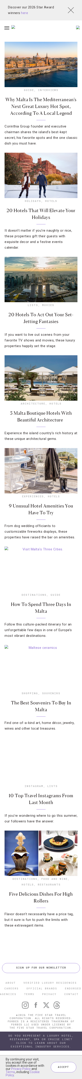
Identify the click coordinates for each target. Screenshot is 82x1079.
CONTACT (71, 994)
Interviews (48, 90)
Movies (48, 305)
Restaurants (49, 884)
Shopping (30, 693)
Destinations (34, 594)
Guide (29, 90)
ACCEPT (63, 1067)
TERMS (29, 994)
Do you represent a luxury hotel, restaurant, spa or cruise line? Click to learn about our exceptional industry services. (41, 1041)
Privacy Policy (21, 1069)
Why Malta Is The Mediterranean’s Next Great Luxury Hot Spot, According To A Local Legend (41, 106)
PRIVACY (49, 994)
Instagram (34, 786)
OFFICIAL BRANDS (41, 988)
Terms (10, 1072)
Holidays (33, 201)
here (24, 13)
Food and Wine (54, 878)
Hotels (51, 201)
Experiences (33, 496)
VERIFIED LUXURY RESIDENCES (50, 982)
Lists (33, 305)
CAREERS (11, 988)
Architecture (33, 403)
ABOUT (10, 982)
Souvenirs (51, 693)
